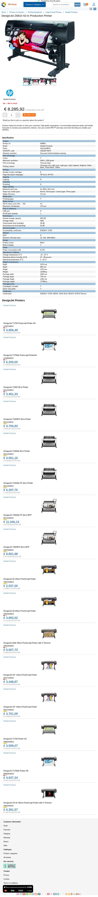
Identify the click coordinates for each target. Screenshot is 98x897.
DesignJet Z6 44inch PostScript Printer (19, 611)
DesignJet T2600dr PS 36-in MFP (17, 515)
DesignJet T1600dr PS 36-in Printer (18, 483)
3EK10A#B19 (8, 390)
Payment (7, 830)
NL (91, 9)
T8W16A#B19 (8, 614)
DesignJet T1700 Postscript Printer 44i (19, 323)
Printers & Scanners (16, 12)
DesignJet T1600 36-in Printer (15, 387)
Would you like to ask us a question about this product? (23, 120)
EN (95, 9)
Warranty (7, 838)
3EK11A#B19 (8, 422)
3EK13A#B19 (8, 486)
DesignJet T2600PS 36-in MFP (16, 547)
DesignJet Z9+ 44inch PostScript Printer (20, 707)
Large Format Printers (54, 12)
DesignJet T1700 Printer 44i (15, 739)
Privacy (6, 875)
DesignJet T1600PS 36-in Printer (17, 419)
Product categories (10, 853)
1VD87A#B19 (8, 326)
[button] (76, 22)
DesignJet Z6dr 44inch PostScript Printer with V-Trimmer (27, 643)
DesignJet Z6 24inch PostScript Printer (19, 579)
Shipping (7, 834)
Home (4, 12)
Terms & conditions (11, 883)
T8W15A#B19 (8, 582)
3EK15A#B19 (8, 518)
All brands (7, 857)
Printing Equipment (35, 12)
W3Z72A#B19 (8, 710)
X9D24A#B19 (8, 806)
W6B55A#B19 (8, 742)
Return (6, 842)
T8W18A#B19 (8, 646)
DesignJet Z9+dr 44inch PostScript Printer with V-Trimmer (27, 803)
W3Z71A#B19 (8, 678)
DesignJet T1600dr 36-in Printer (16, 451)
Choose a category (34, 4)
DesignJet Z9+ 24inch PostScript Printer (20, 675)
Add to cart (30, 115)
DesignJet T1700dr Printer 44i (15, 771)
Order (6, 826)
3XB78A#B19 (8, 550)
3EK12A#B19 (8, 454)
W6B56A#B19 (8, 774)
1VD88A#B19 (8, 358)
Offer (5, 845)
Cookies (7, 879)
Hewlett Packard (71, 12)
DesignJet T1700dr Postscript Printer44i (20, 355)
